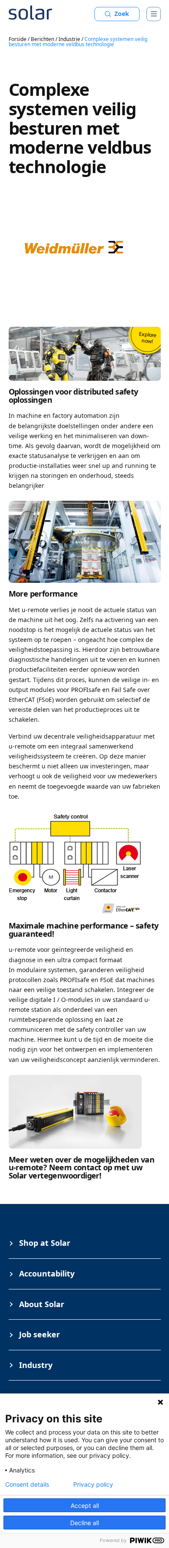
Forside (17, 39)
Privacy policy (93, 1484)
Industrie (69, 39)
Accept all (85, 1505)
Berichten (42, 39)
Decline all (84, 1522)
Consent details (27, 1484)
